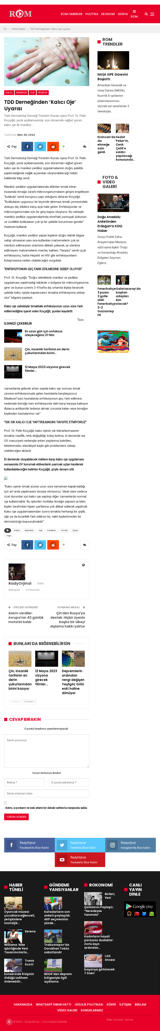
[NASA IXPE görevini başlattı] (113, 60)
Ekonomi (108, 14)
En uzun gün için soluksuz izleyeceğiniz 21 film (43, 333)
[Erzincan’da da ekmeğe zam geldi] (104, 128)
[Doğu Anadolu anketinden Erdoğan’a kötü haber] (113, 203)
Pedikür (42, 92)
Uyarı (75, 530)
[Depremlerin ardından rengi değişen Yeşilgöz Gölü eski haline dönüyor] (73, 659)
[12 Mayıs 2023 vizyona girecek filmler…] (13, 371)
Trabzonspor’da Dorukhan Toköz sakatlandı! (56, 948)
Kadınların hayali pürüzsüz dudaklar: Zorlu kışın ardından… (99, 942)
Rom (134, 16)
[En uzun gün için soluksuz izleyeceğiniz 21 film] (13, 336)
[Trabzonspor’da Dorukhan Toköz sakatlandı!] (53, 936)
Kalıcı (9, 92)
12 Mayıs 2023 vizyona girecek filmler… (47, 369)
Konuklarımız (92, 1010)
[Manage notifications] (9, 1021)
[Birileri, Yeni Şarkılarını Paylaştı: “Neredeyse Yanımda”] (93, 898)
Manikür (21, 92)
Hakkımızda (23, 1004)
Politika (91, 14)
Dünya (123, 14)
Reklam (140, 1004)
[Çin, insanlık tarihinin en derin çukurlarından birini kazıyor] (13, 354)
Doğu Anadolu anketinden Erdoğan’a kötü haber (110, 224)
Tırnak (64, 530)
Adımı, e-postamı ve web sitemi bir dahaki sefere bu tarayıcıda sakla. (46, 807)
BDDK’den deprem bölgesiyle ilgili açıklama (58, 978)
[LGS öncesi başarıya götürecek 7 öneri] (93, 961)
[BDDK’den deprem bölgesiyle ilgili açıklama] (53, 965)
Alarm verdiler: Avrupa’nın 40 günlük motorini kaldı (26, 617)
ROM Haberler (71, 14)
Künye (111, 1004)
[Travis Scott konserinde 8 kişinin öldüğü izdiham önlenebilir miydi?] (13, 965)
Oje (32, 92)
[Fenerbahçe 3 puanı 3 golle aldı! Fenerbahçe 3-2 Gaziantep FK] (104, 280)
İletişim (125, 1004)
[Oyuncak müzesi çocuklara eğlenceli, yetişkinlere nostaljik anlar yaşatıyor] (13, 903)
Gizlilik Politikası (89, 1004)
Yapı (8, 535)
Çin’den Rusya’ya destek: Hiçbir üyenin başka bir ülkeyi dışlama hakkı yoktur (67, 620)
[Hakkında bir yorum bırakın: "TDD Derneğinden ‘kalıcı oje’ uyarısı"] (84, 146)
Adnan (129, 1019)
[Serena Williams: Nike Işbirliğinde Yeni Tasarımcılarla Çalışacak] (13, 936)
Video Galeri (67, 1010)
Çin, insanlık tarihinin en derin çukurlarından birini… (47, 351)
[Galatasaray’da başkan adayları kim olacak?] (122, 280)
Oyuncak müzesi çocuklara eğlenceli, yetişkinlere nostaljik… (19, 917)
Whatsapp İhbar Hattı (53, 1004)
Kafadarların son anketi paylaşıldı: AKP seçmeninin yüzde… (57, 917)
